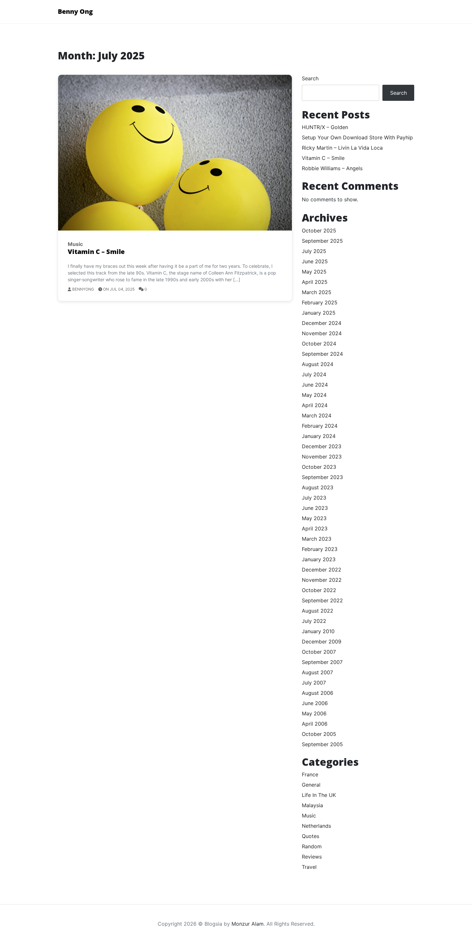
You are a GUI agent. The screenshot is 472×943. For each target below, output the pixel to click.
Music (75, 244)
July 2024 (314, 374)
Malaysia (312, 805)
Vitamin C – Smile (96, 251)
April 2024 (315, 405)
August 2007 (317, 672)
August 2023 (317, 487)
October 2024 (319, 343)
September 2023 (322, 477)
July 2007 (314, 682)
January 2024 (319, 436)
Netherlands (316, 826)
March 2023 (316, 539)
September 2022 (322, 600)
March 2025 (316, 292)
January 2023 (319, 559)
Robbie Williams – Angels (332, 168)
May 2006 (314, 713)
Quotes (310, 836)
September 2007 (322, 662)
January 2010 (318, 631)
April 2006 (315, 723)
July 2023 (314, 497)
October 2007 (319, 652)
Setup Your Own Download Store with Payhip (357, 137)
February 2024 (319, 426)
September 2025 (322, 241)
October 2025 (319, 230)
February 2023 (319, 549)
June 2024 (315, 384)
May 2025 (314, 271)
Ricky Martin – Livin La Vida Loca (342, 147)
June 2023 (315, 508)
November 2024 (322, 333)
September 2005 (322, 744)
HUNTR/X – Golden (325, 127)
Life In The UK (319, 795)
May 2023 (314, 518)
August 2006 (317, 693)
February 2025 (319, 302)
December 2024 (321, 323)
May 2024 (314, 395)
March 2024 (316, 415)
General (311, 784)
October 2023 (319, 467)
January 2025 (319, 313)
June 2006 (315, 703)
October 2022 (319, 590)
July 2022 (314, 621)
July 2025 (314, 251)
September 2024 (322, 354)
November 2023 (322, 456)
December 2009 (321, 641)
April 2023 (315, 528)
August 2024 (317, 364)
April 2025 (315, 282)
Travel (309, 867)
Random (312, 846)
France (310, 774)
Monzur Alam (248, 924)
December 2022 (321, 569)
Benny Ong (75, 11)
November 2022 (322, 580)
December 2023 (321, 446)
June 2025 (315, 261)
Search (310, 78)
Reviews (312, 856)
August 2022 (317, 610)
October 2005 (319, 734)
